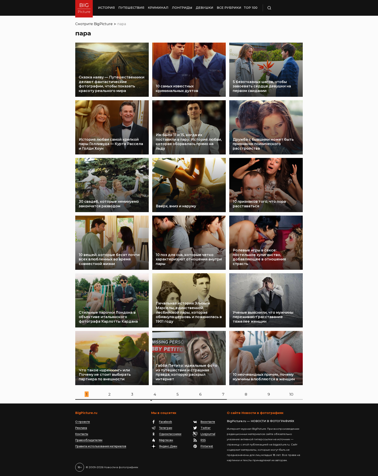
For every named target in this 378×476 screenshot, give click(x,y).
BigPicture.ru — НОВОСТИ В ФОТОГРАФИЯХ (260, 421)
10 (291, 394)
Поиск (282, 8)
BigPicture (103, 24)
